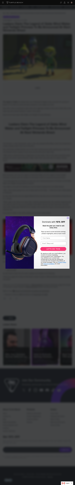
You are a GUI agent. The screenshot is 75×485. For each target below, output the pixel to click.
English (67, 483)
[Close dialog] (68, 218)
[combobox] (67, 483)
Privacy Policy (62, 262)
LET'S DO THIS (53, 249)
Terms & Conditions (49, 263)
